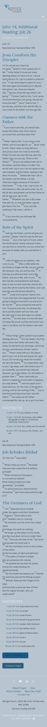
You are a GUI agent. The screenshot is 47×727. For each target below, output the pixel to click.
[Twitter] (33, 681)
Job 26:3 (12, 615)
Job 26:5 (12, 624)
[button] (23, 45)
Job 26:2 (12, 610)
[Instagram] (27, 681)
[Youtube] (20, 681)
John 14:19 (13, 426)
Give (32, 688)
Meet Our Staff (33, 691)
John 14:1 (12, 412)
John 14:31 (13, 430)
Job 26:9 (12, 637)
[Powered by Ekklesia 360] (34, 719)
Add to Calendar (14, 655)
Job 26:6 (12, 628)
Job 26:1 (12, 606)
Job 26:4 (12, 619)
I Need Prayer (19, 688)
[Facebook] (14, 681)
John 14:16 (13, 417)
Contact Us (24, 694)
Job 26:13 (12, 646)
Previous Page (13, 665)
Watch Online (13, 691)
